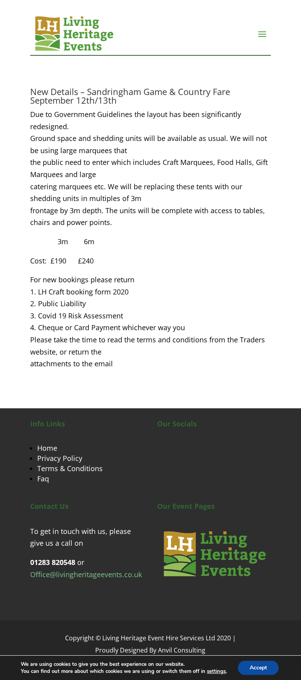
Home (47, 448)
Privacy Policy (59, 458)
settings (216, 671)
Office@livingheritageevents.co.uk (86, 574)
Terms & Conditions (70, 468)
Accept (258, 667)
